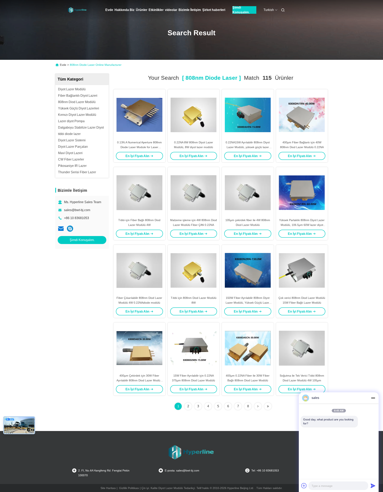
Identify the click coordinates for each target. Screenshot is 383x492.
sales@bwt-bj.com (77, 210)
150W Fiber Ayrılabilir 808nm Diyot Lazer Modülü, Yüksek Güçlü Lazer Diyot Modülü (248, 302)
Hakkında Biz (124, 10)
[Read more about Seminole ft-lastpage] (267, 406)
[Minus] (373, 398)
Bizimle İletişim (190, 10)
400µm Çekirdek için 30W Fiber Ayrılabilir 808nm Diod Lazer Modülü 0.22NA (139, 380)
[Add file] (304, 485)
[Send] (373, 485)
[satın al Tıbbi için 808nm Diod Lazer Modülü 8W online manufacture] (193, 270)
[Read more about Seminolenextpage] (258, 406)
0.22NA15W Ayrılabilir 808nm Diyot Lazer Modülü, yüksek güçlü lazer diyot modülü (248, 147)
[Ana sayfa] (77, 10)
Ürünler (141, 10)
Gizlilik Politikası (129, 488)
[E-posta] (60, 228)
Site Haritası (108, 488)
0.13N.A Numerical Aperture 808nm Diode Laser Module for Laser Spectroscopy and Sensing (139, 147)
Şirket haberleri (213, 10)
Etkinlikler (156, 10)
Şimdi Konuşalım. (241, 10)
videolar (171, 10)
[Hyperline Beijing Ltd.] (70, 228)
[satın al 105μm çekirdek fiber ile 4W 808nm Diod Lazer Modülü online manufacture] (248, 192)
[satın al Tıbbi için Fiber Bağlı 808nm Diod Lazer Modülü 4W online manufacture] (139, 192)
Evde (109, 10)
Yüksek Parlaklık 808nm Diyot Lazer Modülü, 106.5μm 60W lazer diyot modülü (302, 224)
